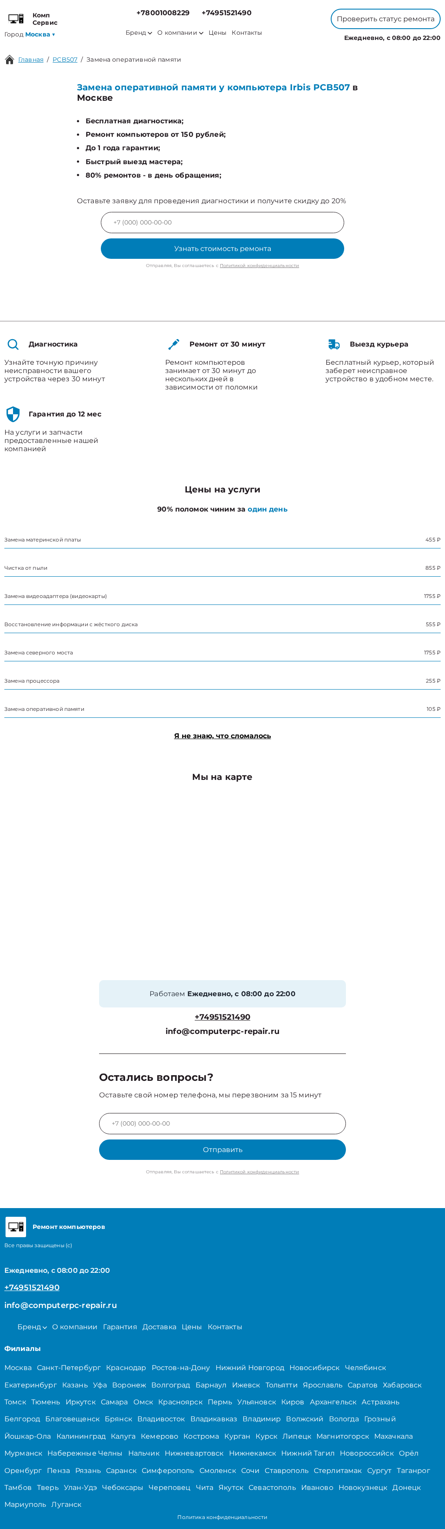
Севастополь (272, 1487)
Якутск (231, 1487)
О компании (177, 32)
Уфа (100, 1385)
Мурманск (23, 1453)
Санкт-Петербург (69, 1368)
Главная (30, 59)
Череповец (169, 1487)
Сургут (379, 1470)
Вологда (344, 1419)
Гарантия (120, 1327)
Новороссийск (367, 1453)
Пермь (220, 1402)
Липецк (296, 1436)
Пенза (58, 1470)
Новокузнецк (363, 1487)
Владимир (261, 1419)
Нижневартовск (194, 1453)
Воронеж (129, 1385)
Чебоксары (122, 1487)
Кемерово (159, 1436)
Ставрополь (287, 1470)
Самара (114, 1402)
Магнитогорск (342, 1436)
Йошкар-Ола (27, 1436)
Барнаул (211, 1385)
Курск (266, 1436)
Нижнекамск (252, 1453)
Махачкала (393, 1436)
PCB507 (65, 59)
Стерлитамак (338, 1470)
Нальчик (143, 1453)
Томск (15, 1402)
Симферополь (168, 1470)
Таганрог (413, 1470)
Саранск (121, 1470)
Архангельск (333, 1402)
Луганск (66, 1504)
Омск (143, 1402)
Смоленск (217, 1470)
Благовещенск (72, 1419)
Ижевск (246, 1385)
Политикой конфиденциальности (259, 265)
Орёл (409, 1453)
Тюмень (45, 1402)
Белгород (22, 1419)
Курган (237, 1436)
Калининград (81, 1436)
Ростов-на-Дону (181, 1368)
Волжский (304, 1419)
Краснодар (126, 1368)
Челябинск (365, 1368)
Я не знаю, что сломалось (222, 736)
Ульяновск (256, 1402)
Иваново (317, 1487)
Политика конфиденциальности (222, 1517)
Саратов (363, 1385)
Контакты (247, 32)
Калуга (123, 1436)
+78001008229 (162, 13)
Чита (205, 1487)
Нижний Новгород (250, 1368)
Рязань (88, 1470)
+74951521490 (227, 13)
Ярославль (322, 1385)
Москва (18, 1368)
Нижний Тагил (308, 1453)
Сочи (250, 1470)
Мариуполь (25, 1504)
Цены (218, 32)
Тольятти (282, 1385)
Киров (293, 1402)
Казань (75, 1385)
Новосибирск (314, 1368)
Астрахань (380, 1402)
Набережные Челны (85, 1453)
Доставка (159, 1327)
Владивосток (161, 1419)
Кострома (201, 1436)
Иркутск (81, 1402)
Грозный (380, 1419)
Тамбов (18, 1487)
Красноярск (180, 1402)
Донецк (406, 1487)
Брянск (118, 1419)
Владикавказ (214, 1419)
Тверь (48, 1487)
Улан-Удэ (80, 1487)
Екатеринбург (30, 1385)
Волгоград (170, 1385)
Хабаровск (402, 1385)
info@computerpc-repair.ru (222, 1031)
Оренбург (23, 1470)
